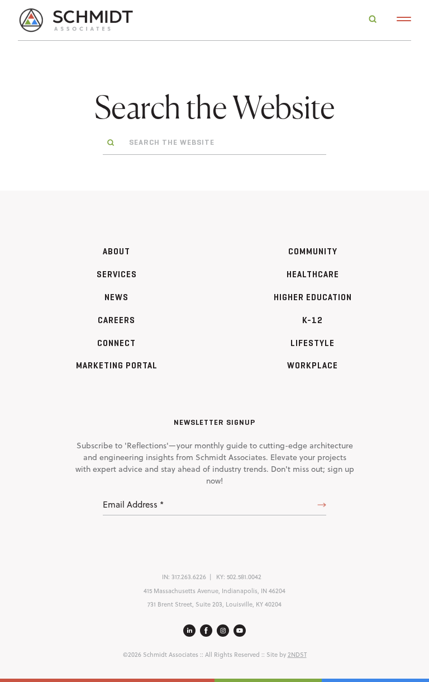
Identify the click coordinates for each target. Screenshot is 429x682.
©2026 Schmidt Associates (160, 654)
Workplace (312, 365)
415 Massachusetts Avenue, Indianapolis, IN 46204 (214, 590)
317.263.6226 (188, 576)
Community (312, 251)
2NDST (297, 654)
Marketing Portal (117, 365)
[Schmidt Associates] (75, 19)
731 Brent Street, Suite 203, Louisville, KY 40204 (214, 604)
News (116, 297)
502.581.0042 (244, 576)
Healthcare (313, 274)
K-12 (312, 320)
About (116, 251)
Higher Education (313, 297)
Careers (116, 320)
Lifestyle (312, 343)
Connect (116, 343)
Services (117, 274)
